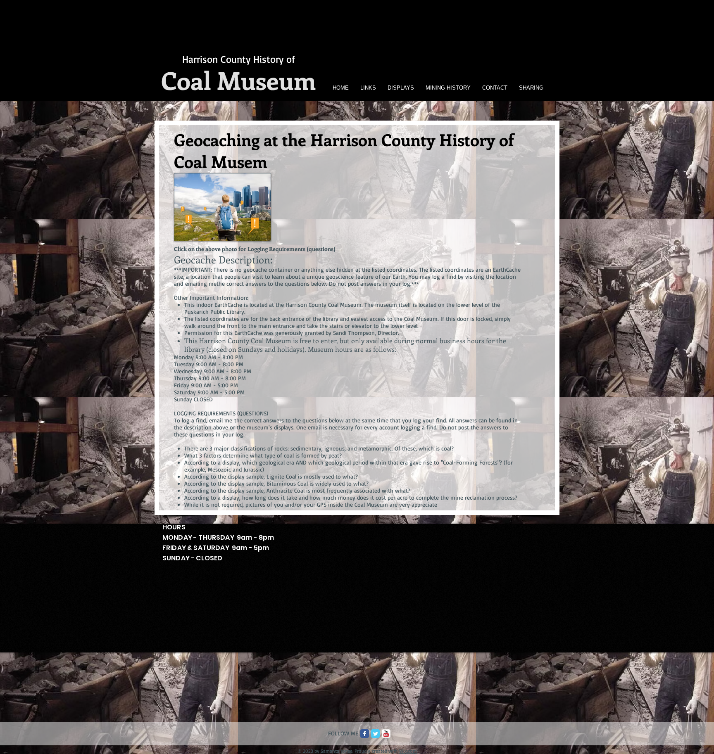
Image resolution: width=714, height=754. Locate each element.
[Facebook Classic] (364, 733)
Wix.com (408, 751)
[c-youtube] (386, 733)
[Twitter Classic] (375, 733)
